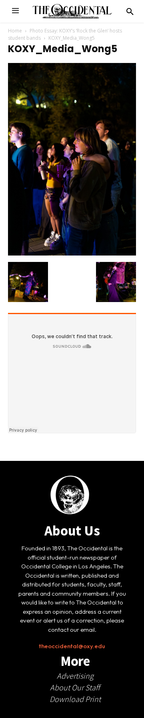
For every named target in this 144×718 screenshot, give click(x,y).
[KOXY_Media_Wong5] (72, 253)
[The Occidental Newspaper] (72, 11)
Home (15, 30)
